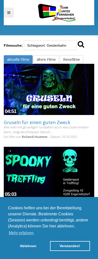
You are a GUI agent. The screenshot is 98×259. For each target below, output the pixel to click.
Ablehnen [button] (28, 246)
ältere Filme (46, 59)
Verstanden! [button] (70, 246)
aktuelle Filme (18, 59)
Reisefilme (71, 59)
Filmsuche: (13, 45)
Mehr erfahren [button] (21, 233)
